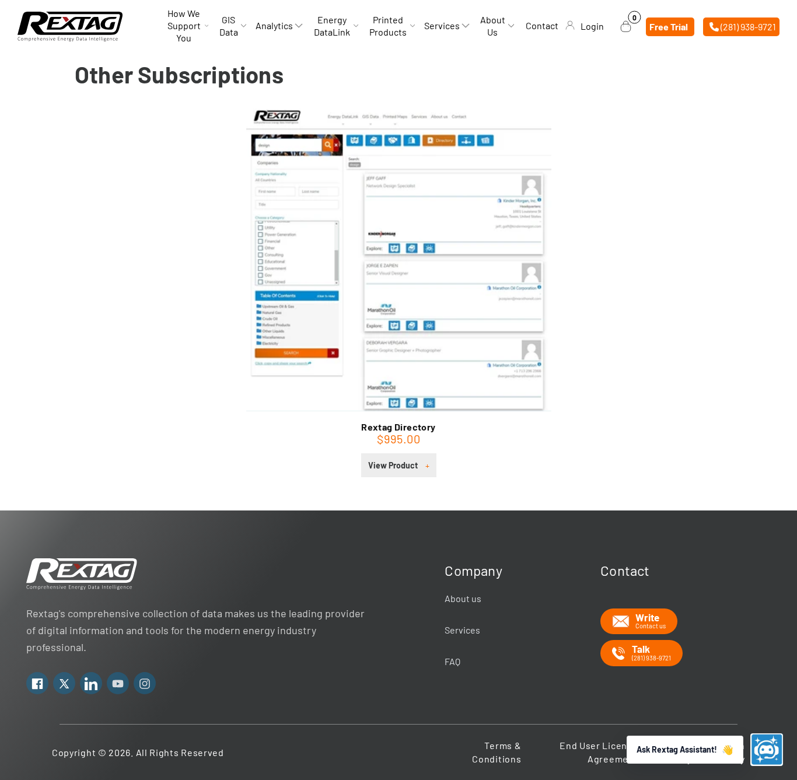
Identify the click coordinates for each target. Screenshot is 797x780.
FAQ (452, 661)
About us (463, 598)
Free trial (668, 26)
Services (462, 629)
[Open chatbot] (766, 749)
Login (592, 26)
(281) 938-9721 (747, 26)
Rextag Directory (398, 426)
